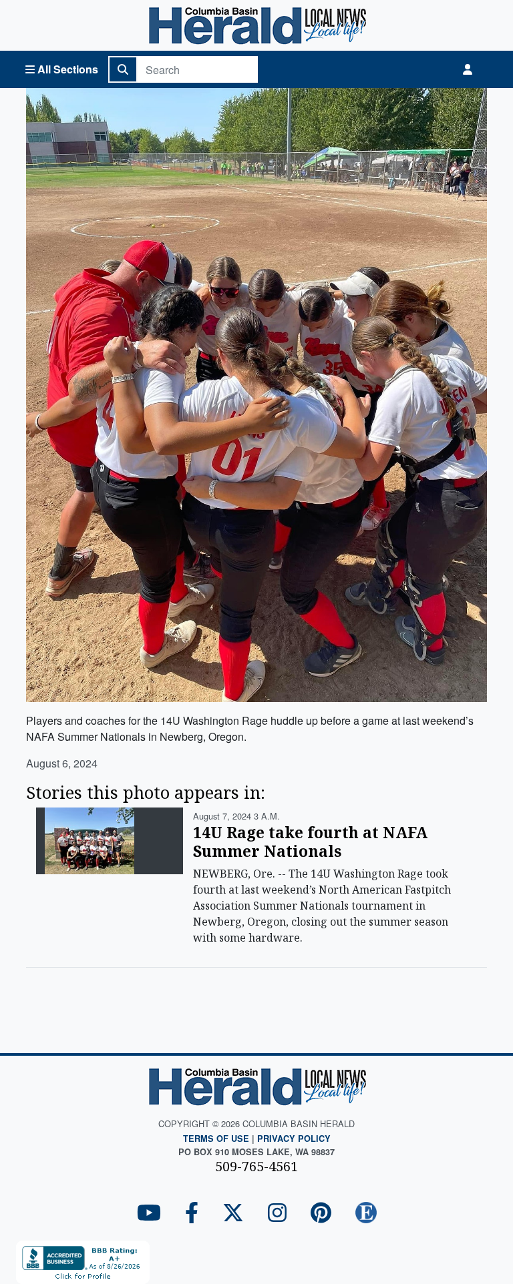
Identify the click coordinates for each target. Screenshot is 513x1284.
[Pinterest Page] (321, 1214)
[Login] (467, 69)
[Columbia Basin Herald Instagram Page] (277, 1214)
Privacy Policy (294, 1139)
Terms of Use (216, 1139)
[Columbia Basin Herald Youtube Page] (149, 1214)
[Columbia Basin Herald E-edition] (366, 1214)
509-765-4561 (256, 1166)
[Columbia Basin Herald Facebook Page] (191, 1214)
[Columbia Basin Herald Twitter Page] (233, 1214)
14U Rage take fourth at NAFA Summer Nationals (310, 841)
